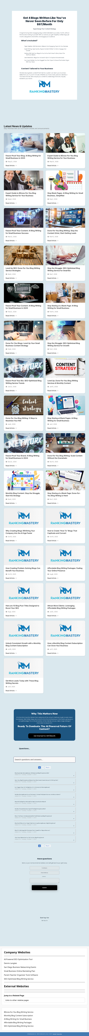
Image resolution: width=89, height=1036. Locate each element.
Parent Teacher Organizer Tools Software (21, 975)
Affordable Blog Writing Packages (18, 1022)
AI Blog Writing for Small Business (18, 1019)
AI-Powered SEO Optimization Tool (18, 959)
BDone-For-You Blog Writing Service (18, 1012)
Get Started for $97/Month (44, 736)
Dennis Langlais (10, 963)
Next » (48, 767)
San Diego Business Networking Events (20, 967)
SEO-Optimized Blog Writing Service (18, 979)
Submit (44, 887)
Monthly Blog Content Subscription (18, 1015)
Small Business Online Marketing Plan (19, 971)
